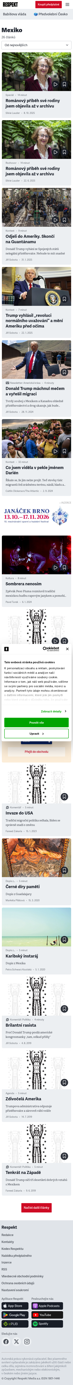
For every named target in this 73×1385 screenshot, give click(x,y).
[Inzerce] (36, 516)
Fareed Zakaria (14, 831)
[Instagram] (26, 1345)
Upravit (34, 733)
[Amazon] (15, 1324)
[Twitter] (16, 1345)
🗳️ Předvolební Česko (51, 14)
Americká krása (31, 383)
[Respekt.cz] (10, 4)
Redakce (7, 1235)
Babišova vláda (14, 14)
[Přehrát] (55, 84)
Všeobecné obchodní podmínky (22, 1276)
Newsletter (16, 383)
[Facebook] (5, 1345)
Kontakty (7, 1242)
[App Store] (15, 1306)
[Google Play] (15, 1315)
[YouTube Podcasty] (47, 1315)
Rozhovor (11, 163)
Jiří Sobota (12, 259)
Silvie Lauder (13, 113)
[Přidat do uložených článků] (64, 84)
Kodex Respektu (12, 1249)
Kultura (10, 578)
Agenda (10, 1093)
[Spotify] (47, 1324)
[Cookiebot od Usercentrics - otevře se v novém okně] (44, 649)
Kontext (10, 230)
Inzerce (6, 1262)
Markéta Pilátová (15, 900)
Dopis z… (10, 881)
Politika (26, 1019)
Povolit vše (36, 722)
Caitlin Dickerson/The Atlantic (22, 491)
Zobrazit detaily (51, 711)
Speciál (10, 95)
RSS (4, 1269)
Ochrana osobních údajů (17, 1283)
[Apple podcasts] (47, 1306)
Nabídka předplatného (16, 1256)
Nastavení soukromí (15, 1290)
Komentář (15, 807)
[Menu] (67, 4)
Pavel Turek (12, 602)
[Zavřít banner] (67, 649)
